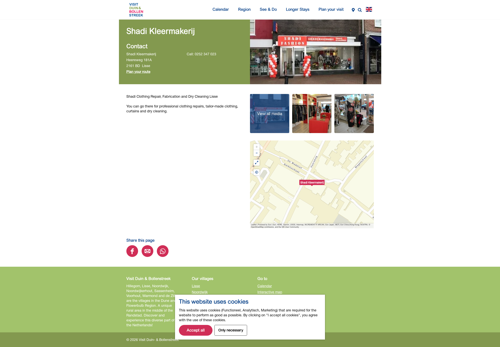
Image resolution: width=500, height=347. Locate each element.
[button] (312, 184)
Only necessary (230, 330)
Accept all (196, 330)
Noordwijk (200, 292)
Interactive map (269, 292)
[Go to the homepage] (136, 10)
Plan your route (138, 71)
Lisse (196, 286)
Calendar (264, 286)
